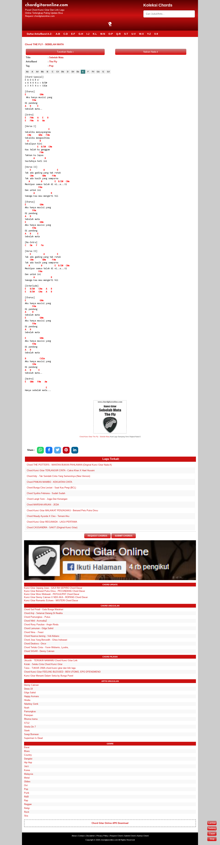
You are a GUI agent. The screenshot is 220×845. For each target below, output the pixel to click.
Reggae (28, 804)
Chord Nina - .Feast (33, 632)
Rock (26, 812)
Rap (26, 800)
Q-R (118, 33)
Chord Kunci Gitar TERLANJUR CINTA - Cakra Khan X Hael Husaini (61, 470)
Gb (98, 72)
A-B (58, 33)
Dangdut (28, 758)
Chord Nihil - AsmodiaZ (35, 620)
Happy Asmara (31, 696)
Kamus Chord (142, 836)
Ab (27, 72)
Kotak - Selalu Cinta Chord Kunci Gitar (43, 664)
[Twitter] (57, 450)
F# (93, 72)
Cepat (212, 833)
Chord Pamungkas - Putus (37, 617)
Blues (27, 751)
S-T (126, 33)
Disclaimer (90, 836)
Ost (26, 785)
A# (37, 72)
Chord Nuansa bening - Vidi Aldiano (41, 636)
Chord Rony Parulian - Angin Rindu (41, 624)
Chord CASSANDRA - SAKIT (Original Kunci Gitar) (52, 527)
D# (73, 72)
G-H (81, 33)
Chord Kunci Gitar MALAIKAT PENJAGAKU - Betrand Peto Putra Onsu (62, 510)
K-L (95, 33)
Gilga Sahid (30, 692)
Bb (42, 72)
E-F (73, 33)
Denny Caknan (31, 685)
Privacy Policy (102, 836)
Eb (78, 72)
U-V (133, 33)
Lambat (212, 823)
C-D (65, 33)
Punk (26, 793)
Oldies (27, 781)
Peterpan (28, 715)
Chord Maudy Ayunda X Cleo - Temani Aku (48, 516)
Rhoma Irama (30, 719)
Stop (212, 839)
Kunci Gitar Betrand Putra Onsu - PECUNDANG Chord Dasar (54, 591)
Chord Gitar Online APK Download (110, 823)
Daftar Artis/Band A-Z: (39, 33)
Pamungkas (30, 711)
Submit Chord (129, 836)
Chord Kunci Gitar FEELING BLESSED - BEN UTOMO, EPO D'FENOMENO (62, 671)
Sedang (212, 828)
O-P (110, 33)
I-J (87, 33)
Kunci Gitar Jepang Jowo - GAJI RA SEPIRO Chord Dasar (53, 588)
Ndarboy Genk (31, 704)
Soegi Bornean (31, 734)
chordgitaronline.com (46, 5)
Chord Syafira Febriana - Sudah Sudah (46, 493)
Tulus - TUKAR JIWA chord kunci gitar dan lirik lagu (50, 668)
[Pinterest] (66, 450)
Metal (27, 777)
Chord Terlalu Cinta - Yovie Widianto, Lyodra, (46, 647)
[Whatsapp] (40, 450)
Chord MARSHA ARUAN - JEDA (43, 504)
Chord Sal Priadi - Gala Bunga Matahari (43, 609)
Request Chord (116, 836)
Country (28, 755)
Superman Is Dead (33, 738)
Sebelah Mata (56, 57)
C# (57, 72)
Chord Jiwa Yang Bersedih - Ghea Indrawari (45, 640)
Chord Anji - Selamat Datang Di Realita (43, 613)
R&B (26, 796)
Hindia (27, 700)
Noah (26, 707)
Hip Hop (28, 762)
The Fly (53, 61)
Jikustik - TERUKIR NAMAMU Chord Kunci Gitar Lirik (51, 660)
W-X (141, 33)
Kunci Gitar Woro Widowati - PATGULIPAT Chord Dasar (51, 594)
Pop (51, 66)
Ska (26, 815)
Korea (27, 770)
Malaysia (28, 774)
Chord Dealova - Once (35, 643)
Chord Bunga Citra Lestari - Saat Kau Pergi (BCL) (51, 487)
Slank (27, 730)
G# (108, 72)
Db (62, 72)
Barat (26, 747)
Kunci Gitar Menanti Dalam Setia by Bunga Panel (48, 675)
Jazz (26, 766)
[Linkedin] (74, 450)
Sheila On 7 (30, 726)
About (74, 836)
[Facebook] (49, 450)
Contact (81, 836)
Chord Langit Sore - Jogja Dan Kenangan (47, 499)
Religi (27, 808)
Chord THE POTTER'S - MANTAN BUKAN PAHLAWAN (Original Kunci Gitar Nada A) (69, 464)
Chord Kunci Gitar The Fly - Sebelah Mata (95, 437)
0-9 (156, 33)
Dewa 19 (28, 688)
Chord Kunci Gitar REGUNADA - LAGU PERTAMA (52, 522)
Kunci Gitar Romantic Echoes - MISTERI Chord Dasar (51, 600)
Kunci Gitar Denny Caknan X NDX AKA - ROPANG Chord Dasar (56, 597)
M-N (102, 33)
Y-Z (149, 33)
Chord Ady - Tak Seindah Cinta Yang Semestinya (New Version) (58, 476)
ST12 (26, 723)
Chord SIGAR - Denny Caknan (39, 651)
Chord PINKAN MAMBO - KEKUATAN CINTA (49, 482)
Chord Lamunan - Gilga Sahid (38, 628)
